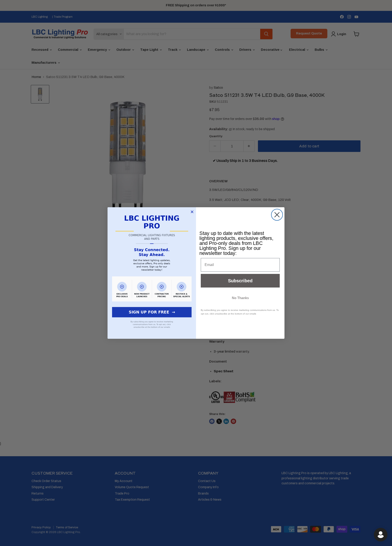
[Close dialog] (277, 214)
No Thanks (240, 298)
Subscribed (240, 280)
